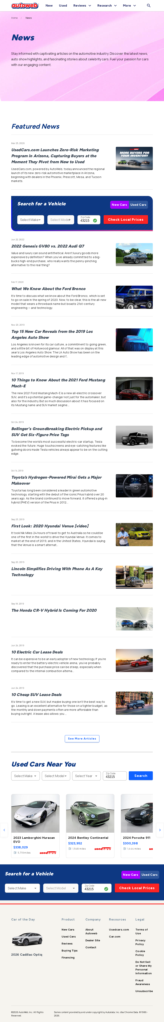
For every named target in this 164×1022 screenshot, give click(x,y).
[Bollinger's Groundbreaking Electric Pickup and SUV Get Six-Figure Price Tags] (134, 437)
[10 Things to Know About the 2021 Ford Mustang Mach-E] (134, 388)
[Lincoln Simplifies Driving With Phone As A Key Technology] (134, 577)
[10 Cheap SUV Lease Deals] (134, 703)
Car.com (114, 936)
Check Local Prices (126, 219)
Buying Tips (70, 950)
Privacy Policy (140, 942)
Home (14, 18)
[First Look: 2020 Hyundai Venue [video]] (134, 534)
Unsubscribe (144, 991)
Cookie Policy (140, 953)
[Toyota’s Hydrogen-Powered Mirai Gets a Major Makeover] (134, 485)
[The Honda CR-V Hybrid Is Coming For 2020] (134, 618)
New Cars (119, 205)
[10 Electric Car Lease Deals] (134, 660)
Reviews (67, 943)
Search (140, 775)
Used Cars (138, 205)
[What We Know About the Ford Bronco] (134, 297)
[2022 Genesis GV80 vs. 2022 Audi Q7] (134, 254)
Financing (68, 957)
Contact (90, 947)
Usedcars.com (119, 929)
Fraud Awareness (142, 982)
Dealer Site (92, 940)
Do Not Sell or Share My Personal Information (143, 967)
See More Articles (82, 738)
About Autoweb (91, 931)
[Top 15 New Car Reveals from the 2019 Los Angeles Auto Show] (134, 340)
